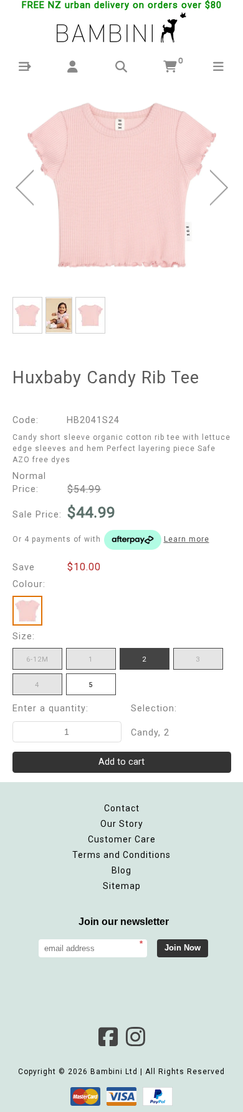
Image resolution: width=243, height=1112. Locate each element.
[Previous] (25, 188)
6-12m (37, 659)
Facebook (107, 1037)
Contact (122, 808)
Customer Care (122, 839)
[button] (24, 66)
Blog (121, 870)
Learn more (186, 539)
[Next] (219, 188)
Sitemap (122, 886)
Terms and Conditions (121, 855)
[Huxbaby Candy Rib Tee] (121, 185)
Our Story (121, 824)
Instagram (135, 1037)
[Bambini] (121, 28)
